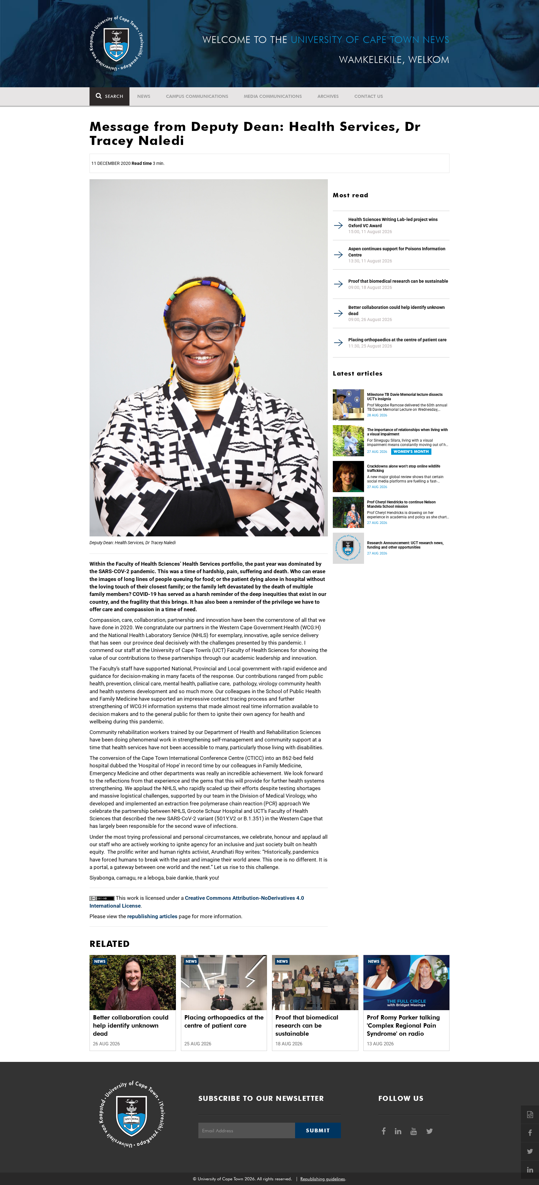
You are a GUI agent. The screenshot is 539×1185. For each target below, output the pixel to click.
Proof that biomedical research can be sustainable (398, 281)
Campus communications (197, 96)
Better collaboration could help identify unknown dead (396, 310)
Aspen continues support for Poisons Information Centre (396, 251)
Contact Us (368, 96)
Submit (318, 1130)
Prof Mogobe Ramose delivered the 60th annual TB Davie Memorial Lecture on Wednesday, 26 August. (407, 407)
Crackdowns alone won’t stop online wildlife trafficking (403, 468)
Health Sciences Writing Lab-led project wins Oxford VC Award (393, 222)
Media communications (273, 96)
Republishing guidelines (322, 1178)
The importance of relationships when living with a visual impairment (407, 432)
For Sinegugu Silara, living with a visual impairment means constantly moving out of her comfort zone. (408, 442)
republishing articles (152, 916)
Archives (328, 96)
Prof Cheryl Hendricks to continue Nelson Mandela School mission (401, 504)
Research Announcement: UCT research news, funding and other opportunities (405, 545)
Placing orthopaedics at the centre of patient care (397, 339)
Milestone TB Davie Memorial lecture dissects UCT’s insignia (405, 396)
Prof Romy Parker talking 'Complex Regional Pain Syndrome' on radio (403, 1025)
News (143, 96)
